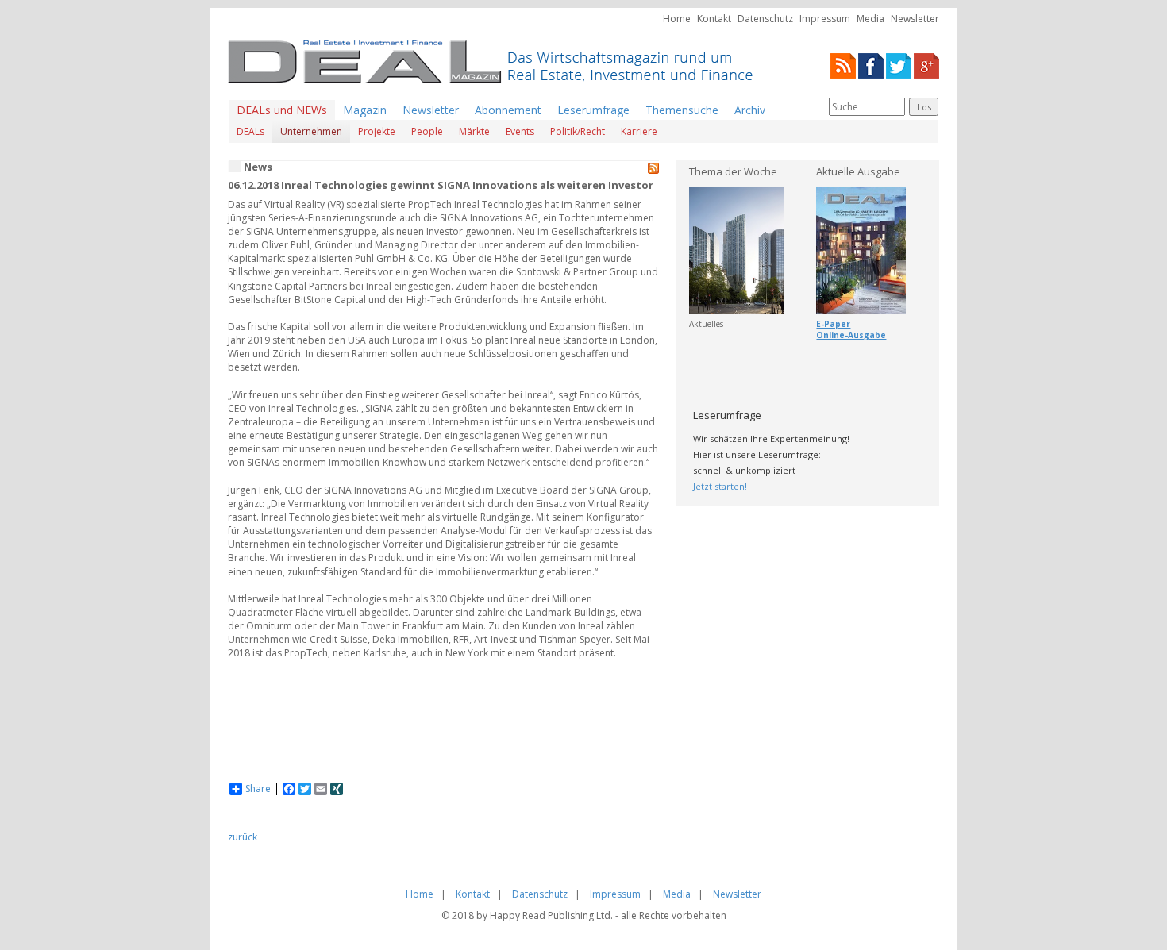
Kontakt (714, 18)
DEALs (250, 131)
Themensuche (681, 109)
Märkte (474, 131)
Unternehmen (311, 131)
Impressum (824, 18)
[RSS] (843, 64)
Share (258, 789)
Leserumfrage (593, 109)
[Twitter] (898, 64)
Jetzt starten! (720, 486)
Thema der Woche (733, 171)
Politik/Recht (577, 131)
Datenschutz (765, 18)
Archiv (749, 109)
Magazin (365, 109)
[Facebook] (871, 64)
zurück (242, 837)
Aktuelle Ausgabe (858, 171)
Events (520, 131)
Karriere (639, 131)
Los (924, 107)
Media (870, 18)
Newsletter (915, 18)
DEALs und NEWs (282, 109)
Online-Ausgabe (851, 334)
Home (677, 18)
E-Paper (833, 323)
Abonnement (508, 109)
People (427, 131)
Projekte (376, 131)
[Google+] (926, 64)
